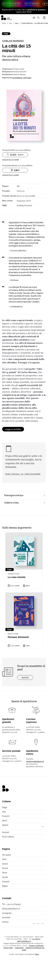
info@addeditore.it (11, 908)
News (4, 872)
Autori (5, 863)
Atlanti (5, 825)
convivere (27, 77)
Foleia (37, 954)
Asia (4, 811)
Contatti (5, 881)
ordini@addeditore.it (35, 761)
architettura (17, 77)
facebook (6, 917)
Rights (5, 886)
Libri (10, 23)
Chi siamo (6, 854)
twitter (5, 921)
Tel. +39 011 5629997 (11, 904)
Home (4, 23)
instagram (7, 913)
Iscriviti (25, 677)
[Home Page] (6, 17)
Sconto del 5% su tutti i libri (13, 9)
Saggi (16, 23)
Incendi (5, 832)
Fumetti (5, 816)
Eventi (5, 868)
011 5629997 (36, 939)
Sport (4, 820)
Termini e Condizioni (36, 945)
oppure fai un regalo (10, 159)
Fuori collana (8, 836)
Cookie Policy (19, 948)
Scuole (5, 877)
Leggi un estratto (13, 429)
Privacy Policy (8, 948)
